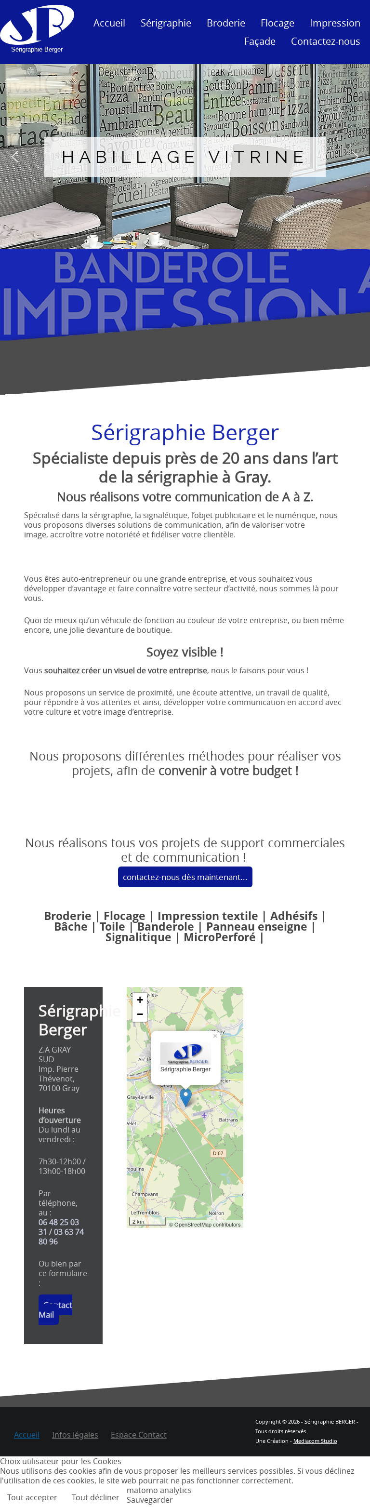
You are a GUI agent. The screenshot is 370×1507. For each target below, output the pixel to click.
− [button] (140, 1014)
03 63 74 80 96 (61, 1237)
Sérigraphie (166, 22)
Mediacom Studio (315, 1440)
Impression (335, 22)
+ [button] (140, 1000)
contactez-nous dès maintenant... (185, 876)
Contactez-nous (325, 41)
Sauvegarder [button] (150, 1500)
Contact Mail (55, 1309)
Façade (260, 41)
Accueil (109, 22)
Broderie (226, 22)
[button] (15, 156)
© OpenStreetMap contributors (205, 1224)
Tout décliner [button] (95, 1497)
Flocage (277, 22)
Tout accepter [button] (32, 1497)
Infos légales (75, 1434)
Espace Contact (139, 1434)
